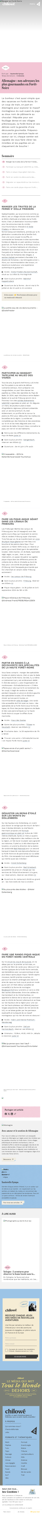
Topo (7, 1451)
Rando (7, 1472)
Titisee (29, 725)
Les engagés (10, 1463)
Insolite (24, 1463)
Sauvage (8, 1454)
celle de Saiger (22, 701)
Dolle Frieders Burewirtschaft (24, 272)
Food (7, 1469)
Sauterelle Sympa (17, 74)
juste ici (17, 435)
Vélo (7, 1478)
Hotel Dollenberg (18, 863)
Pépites (8, 1445)
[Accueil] (9, 4)
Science (24, 1460)
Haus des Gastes (18, 720)
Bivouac (24, 1469)
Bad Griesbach (29, 867)
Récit (7, 1442)
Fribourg (27, 581)
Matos (23, 1448)
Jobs (7, 1432)
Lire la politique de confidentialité (12, 1505)
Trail (22, 1475)
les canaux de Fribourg (21, 577)
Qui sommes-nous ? (13, 1426)
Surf (7, 1475)
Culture (8, 1457)
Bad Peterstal (19, 849)
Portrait (24, 1442)
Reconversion (10, 1466)
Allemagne (12, 1138)
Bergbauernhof (8, 990)
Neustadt (6, 727)
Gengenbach (28, 440)
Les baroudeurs (27, 1454)
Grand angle (26, 1445)
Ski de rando (26, 1472)
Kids (22, 1457)
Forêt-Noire (23, 1140)
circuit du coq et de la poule (19, 962)
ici (20, 442)
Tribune (24, 1451)
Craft (23, 1466)
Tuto (7, 1448)
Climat (7, 1460)
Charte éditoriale (12, 1429)
